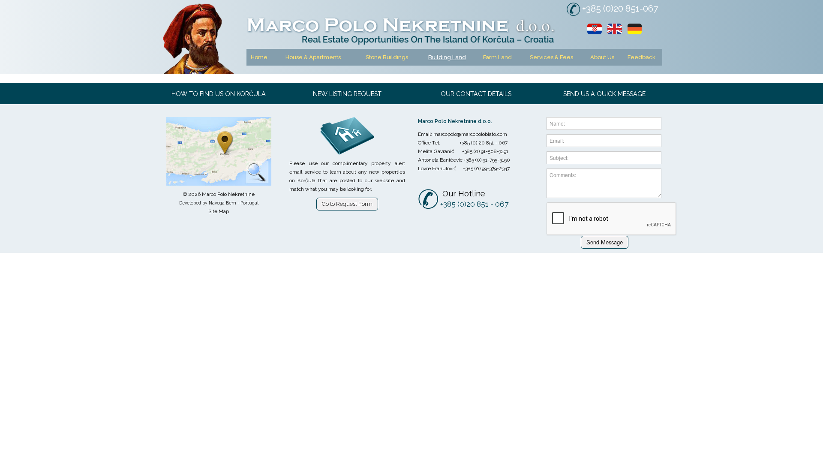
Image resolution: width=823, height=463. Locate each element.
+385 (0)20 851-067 (620, 8)
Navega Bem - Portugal (233, 202)
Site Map (218, 211)
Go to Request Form (347, 204)
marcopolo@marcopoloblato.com (470, 134)
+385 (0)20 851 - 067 (474, 204)
